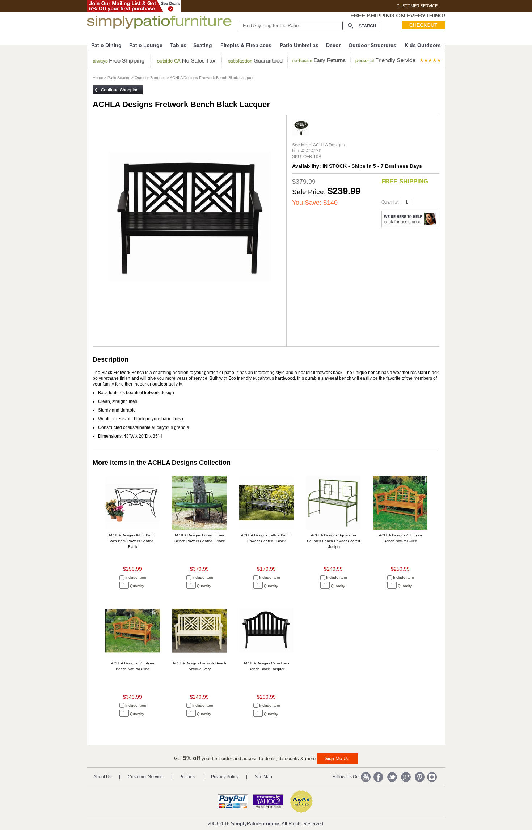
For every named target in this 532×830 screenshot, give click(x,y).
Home (98, 78)
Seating (202, 45)
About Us (102, 776)
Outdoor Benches (150, 78)
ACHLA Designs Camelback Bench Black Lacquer (267, 666)
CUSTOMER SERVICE (417, 6)
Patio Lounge (145, 45)
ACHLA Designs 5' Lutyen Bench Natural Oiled (132, 666)
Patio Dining (106, 45)
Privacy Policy (224, 776)
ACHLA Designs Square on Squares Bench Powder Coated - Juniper (333, 541)
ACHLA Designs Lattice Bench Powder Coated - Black (266, 538)
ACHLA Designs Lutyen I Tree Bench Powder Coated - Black (199, 538)
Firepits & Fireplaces (245, 45)
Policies (187, 776)
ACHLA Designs (329, 145)
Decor (333, 45)
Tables (178, 45)
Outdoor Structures (372, 45)
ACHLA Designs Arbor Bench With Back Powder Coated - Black (133, 541)
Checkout (423, 25)
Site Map (263, 776)
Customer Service (145, 776)
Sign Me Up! (338, 758)
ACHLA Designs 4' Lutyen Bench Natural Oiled (400, 538)
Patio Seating (118, 78)
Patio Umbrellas (299, 45)
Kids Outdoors (423, 45)
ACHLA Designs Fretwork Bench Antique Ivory (199, 666)
